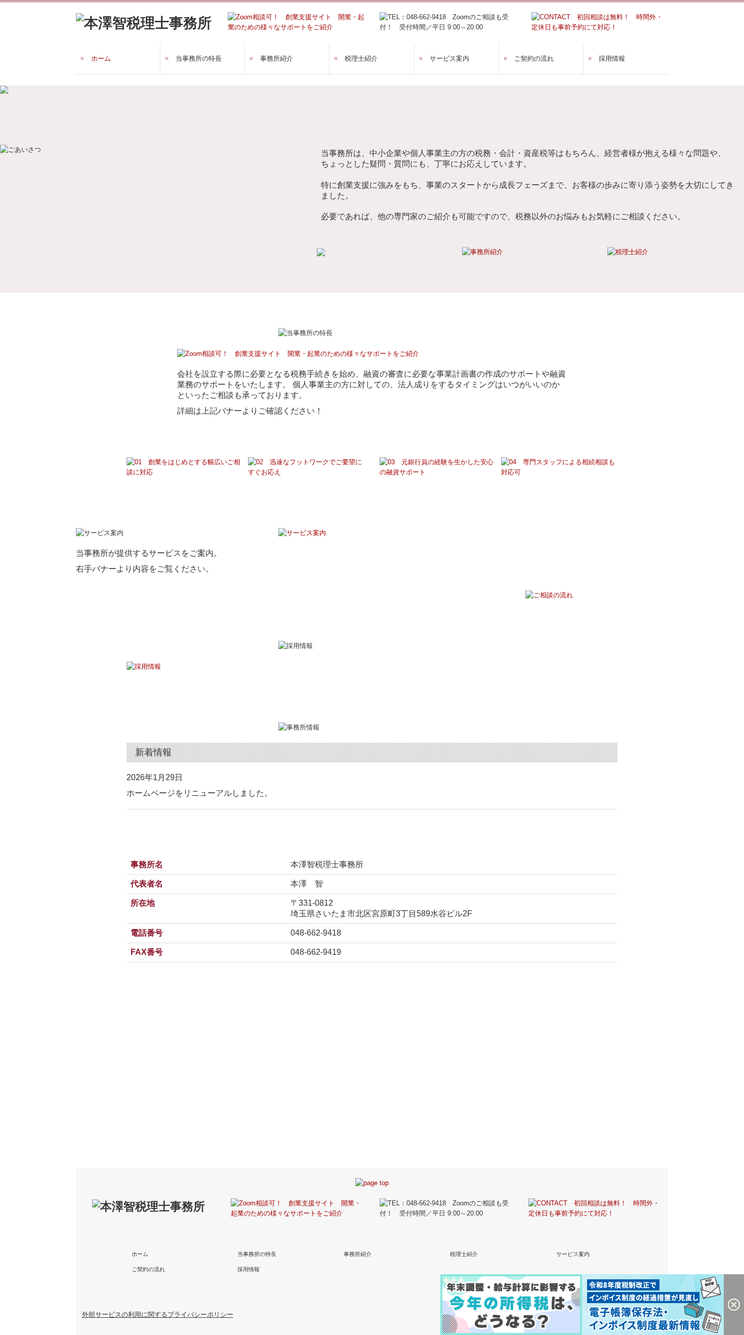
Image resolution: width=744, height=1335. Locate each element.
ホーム (101, 58)
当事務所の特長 (199, 58)
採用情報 (612, 58)
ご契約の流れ (534, 58)
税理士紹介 (361, 58)
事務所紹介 (276, 58)
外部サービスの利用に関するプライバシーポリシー (157, 1314)
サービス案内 (449, 58)
